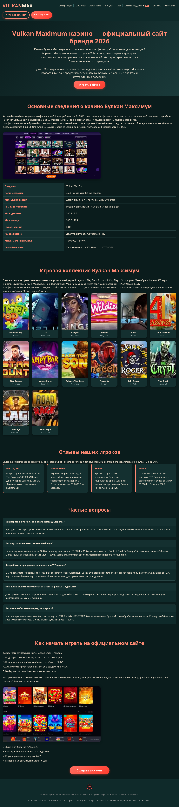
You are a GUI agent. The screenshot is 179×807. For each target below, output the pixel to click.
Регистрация (41, 14)
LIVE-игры (81, 5)
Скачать (157, 5)
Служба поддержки (136, 5)
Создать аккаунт (90, 770)
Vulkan (18, 6)
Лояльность (95, 5)
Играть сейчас (89, 85)
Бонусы (109, 5)
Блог (118, 5)
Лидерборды (65, 5)
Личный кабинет (16, 14)
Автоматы (170, 5)
